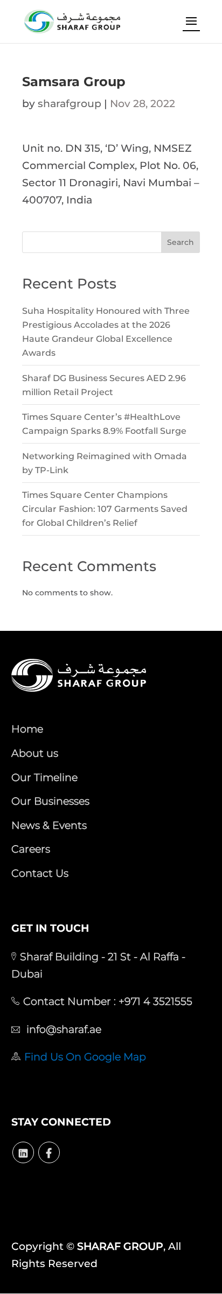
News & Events (49, 825)
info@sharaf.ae (62, 1029)
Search (180, 242)
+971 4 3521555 (154, 1001)
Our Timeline (44, 777)
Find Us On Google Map (85, 1056)
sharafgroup (69, 103)
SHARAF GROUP (120, 1246)
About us (34, 753)
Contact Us (39, 873)
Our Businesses (50, 800)
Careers (30, 848)
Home (27, 728)
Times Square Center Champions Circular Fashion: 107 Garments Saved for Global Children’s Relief (105, 509)
